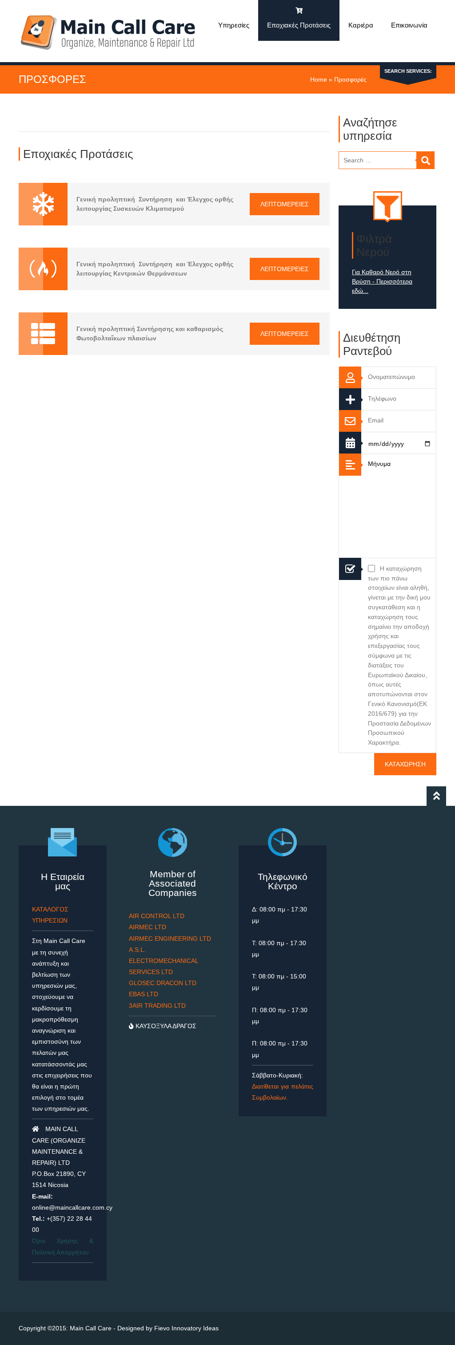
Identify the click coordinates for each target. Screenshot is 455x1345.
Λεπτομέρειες (284, 204)
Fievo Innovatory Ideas (186, 1328)
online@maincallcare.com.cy (72, 1207)
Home (318, 79)
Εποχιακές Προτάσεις (299, 25)
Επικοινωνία (409, 25)
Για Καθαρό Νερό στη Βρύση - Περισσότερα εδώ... (382, 281)
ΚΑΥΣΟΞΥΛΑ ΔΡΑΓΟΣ (165, 1025)
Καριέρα (360, 25)
